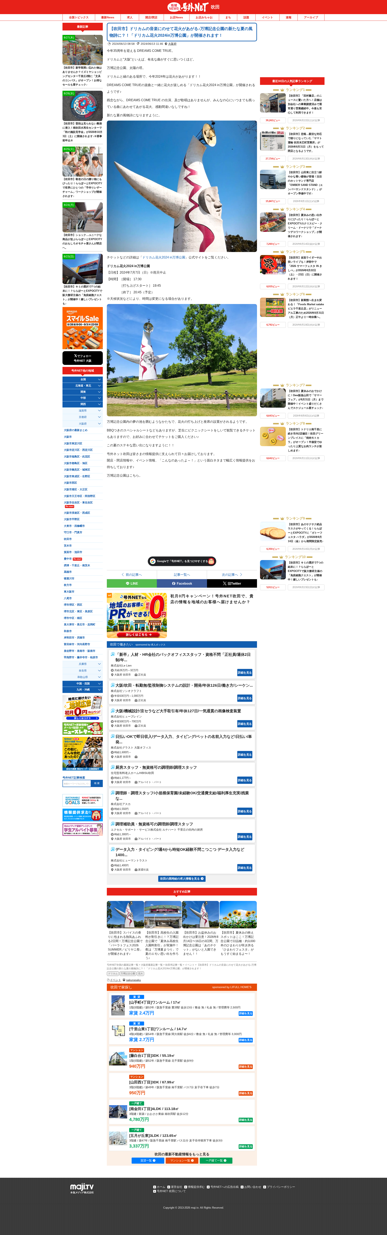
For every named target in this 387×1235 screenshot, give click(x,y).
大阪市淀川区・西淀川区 (78, 450)
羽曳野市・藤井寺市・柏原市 (81, 657)
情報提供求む (196, 1186)
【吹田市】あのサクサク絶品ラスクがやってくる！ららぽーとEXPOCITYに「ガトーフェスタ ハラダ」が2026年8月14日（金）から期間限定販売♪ (306, 533)
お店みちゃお (204, 17)
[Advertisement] (292, 50)
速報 (288, 17)
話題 (246, 17)
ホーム (161, 1186)
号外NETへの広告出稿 (224, 1186)
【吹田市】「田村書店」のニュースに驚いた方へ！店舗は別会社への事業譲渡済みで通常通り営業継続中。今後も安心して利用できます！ (305, 104)
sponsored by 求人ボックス (150, 644)
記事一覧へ (182, 574)
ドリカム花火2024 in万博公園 (163, 257)
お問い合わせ (252, 1186)
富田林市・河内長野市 (77, 644)
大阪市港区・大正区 (75, 489)
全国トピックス (79, 17)
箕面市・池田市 (73, 552)
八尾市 (68, 598)
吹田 (215, 6)
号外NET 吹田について (171, 1191)
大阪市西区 (70, 482)
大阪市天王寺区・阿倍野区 (79, 496)
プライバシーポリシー (281, 1186)
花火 (140, 973)
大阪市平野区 (72, 519)
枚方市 (68, 585)
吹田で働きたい (121, 644)
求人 (130, 17)
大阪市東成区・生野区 (77, 476)
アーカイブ (311, 17)
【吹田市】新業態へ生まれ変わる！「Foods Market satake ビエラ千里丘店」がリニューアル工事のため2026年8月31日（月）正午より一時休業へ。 (306, 309)
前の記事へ (134, 574)
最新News (107, 17)
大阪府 (172, 43)
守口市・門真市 (73, 532)
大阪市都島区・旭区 (75, 463)
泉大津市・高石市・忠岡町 (79, 624)
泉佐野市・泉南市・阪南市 (79, 651)
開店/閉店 (151, 17)
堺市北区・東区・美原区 (78, 611)
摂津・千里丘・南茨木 (77, 565)
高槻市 (68, 572)
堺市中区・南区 (73, 618)
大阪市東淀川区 (73, 443)
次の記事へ (230, 574)
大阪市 (68, 436)
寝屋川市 (69, 578)
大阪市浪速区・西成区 (77, 512)
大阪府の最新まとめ (75, 430)
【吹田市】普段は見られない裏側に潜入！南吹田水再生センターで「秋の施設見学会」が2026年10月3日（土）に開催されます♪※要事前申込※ (82, 132)
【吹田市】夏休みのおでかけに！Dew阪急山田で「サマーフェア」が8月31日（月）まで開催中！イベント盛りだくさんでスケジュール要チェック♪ (306, 399)
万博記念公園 (128, 973)
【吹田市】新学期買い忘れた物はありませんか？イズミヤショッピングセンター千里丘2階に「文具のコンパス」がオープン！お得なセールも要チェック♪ (82, 76)
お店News (176, 17)
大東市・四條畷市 (74, 526)
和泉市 (68, 631)
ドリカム (113, 973)
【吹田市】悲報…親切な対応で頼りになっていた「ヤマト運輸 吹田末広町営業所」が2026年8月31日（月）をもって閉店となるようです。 (306, 142)
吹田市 (68, 539)
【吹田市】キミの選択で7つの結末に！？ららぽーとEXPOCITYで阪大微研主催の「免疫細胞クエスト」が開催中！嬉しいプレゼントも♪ (305, 571)
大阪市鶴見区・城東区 (77, 469)
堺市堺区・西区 (73, 604)
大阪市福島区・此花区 (77, 456)
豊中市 (72, 558)
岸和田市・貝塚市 (74, 637)
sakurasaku (133, 980)
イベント (267, 17)
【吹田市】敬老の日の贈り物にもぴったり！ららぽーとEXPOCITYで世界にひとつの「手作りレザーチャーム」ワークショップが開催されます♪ (82, 188)
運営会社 (176, 1186)
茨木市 (68, 545)
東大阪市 (69, 591)
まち (228, 17)
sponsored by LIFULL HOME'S (231, 987)
